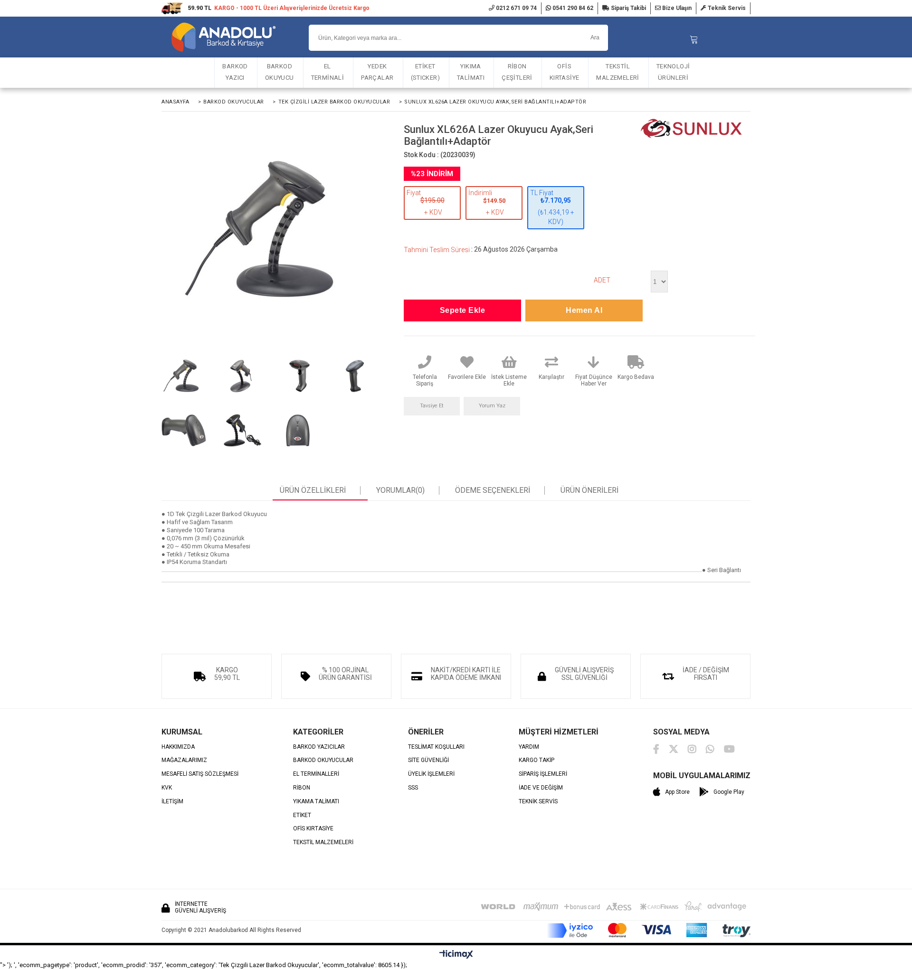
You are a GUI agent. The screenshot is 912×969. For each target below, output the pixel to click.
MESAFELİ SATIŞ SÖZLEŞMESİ (200, 774)
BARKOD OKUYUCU (279, 72)
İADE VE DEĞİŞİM (541, 788)
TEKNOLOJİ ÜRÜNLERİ (673, 72)
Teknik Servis (726, 8)
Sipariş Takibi (627, 8)
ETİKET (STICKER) (425, 72)
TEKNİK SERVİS (538, 802)
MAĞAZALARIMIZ (184, 760)
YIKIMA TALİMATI (470, 72)
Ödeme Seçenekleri (492, 490)
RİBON (301, 788)
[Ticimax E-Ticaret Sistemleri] (456, 955)
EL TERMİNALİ (327, 72)
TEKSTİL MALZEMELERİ (617, 72)
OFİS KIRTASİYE (565, 72)
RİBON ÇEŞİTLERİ (517, 72)
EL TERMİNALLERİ (316, 774)
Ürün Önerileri (589, 490)
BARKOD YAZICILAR (319, 747)
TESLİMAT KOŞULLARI (436, 747)
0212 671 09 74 (515, 8)
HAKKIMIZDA (178, 747)
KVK (167, 788)
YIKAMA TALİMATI (316, 802)
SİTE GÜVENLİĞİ (428, 760)
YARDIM (529, 747)
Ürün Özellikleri (313, 490)
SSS (413, 788)
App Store (677, 792)
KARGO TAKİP (536, 760)
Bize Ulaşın (676, 8)
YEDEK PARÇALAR (377, 72)
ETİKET (302, 815)
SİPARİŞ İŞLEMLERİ (543, 774)
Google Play (728, 792)
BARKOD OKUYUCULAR (323, 760)
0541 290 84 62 (572, 8)
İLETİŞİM (172, 802)
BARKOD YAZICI (234, 72)
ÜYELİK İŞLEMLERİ (431, 774)
